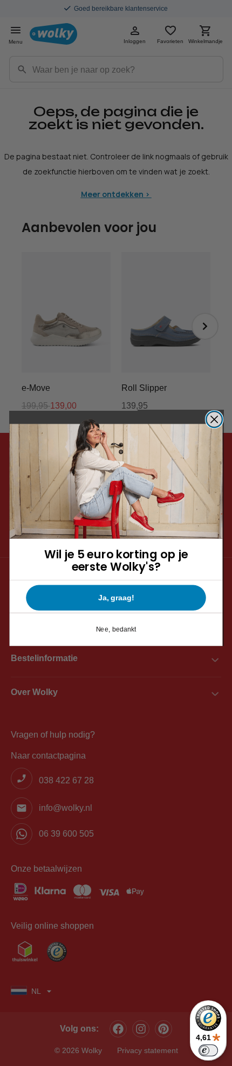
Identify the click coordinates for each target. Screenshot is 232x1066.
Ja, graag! (116, 597)
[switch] (208, 1050)
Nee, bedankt (116, 629)
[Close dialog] (214, 419)
